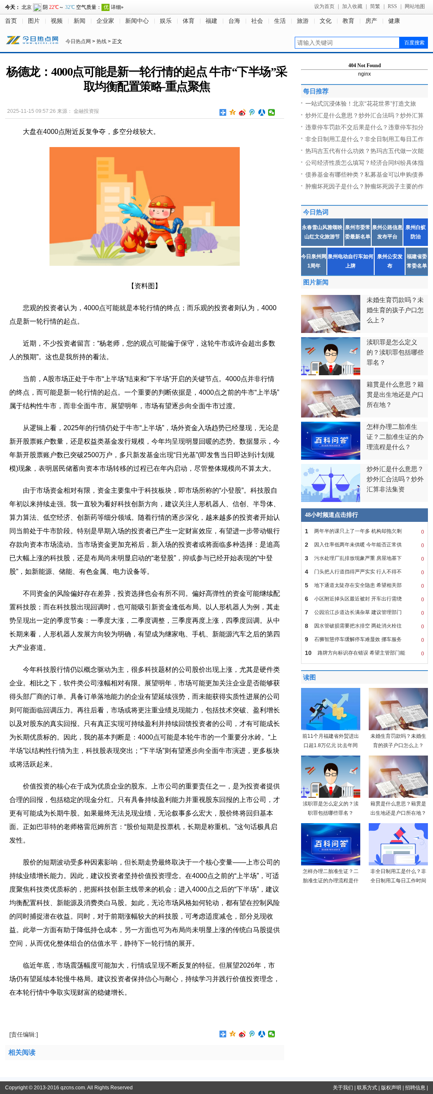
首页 (11, 21)
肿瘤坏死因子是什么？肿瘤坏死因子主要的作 (364, 186)
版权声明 (391, 1088)
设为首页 (324, 6)
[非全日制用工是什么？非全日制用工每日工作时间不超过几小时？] (398, 864)
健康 (394, 21)
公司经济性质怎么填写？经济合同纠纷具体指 (364, 162)
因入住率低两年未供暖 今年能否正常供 (364, 544)
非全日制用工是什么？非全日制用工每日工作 (364, 139)
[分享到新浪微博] (242, 112)
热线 (101, 41)
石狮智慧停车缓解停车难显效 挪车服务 (364, 639)
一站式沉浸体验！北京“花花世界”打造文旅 (360, 103)
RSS (392, 6)
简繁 (375, 6)
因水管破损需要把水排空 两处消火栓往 (364, 626)
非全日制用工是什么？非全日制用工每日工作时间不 (398, 880)
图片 (34, 21)
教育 (348, 21)
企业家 (105, 21)
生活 (280, 21)
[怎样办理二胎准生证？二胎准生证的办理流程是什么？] (330, 864)
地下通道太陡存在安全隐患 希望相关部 (364, 585)
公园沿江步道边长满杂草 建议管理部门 (364, 612)
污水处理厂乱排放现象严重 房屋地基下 (364, 558)
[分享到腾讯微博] (252, 112)
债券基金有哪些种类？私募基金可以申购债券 (364, 174)
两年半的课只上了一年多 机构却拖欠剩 (364, 531)
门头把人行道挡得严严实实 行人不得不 (364, 572)
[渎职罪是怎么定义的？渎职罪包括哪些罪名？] (330, 796)
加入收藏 (352, 6)
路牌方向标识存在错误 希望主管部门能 (364, 653)
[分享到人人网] (262, 112)
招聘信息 (415, 1088)
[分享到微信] (271, 112)
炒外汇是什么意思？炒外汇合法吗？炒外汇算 (364, 115)
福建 (211, 21)
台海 (234, 21)
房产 (371, 21)
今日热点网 (78, 41)
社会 (257, 21)
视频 (57, 21)
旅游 (303, 21)
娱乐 (166, 21)
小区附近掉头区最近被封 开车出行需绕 (364, 599)
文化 (326, 21)
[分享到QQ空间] (232, 112)
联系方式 (367, 1088)
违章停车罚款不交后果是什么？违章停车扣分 (364, 127)
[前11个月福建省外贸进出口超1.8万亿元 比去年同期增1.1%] (330, 728)
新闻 (79, 21)
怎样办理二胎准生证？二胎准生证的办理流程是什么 (331, 880)
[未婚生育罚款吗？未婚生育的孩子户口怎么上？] (398, 728)
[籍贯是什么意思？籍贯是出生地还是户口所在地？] (398, 796)
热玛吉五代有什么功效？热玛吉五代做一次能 (364, 150)
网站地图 (415, 6)
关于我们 (343, 1088)
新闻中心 (137, 21)
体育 (189, 21)
